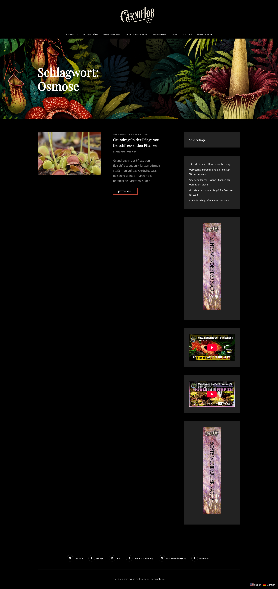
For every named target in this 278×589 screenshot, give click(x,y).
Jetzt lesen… (128, 192)
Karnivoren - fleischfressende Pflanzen (131, 134)
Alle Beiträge (90, 34)
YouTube (187, 34)
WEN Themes (159, 579)
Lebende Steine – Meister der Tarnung (209, 164)
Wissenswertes (111, 34)
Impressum (203, 34)
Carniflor (131, 152)
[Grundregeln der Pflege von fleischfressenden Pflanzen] (69, 153)
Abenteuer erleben (136, 34)
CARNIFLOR (133, 579)
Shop (174, 34)
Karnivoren (159, 34)
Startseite (72, 34)
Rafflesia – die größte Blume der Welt (209, 200)
